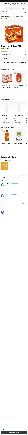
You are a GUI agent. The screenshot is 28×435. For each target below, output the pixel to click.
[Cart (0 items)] (24, 8)
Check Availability (14, 432)
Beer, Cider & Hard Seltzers (12, 16)
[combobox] (13, 8)
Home (2, 16)
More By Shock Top (7, 69)
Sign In (25, 12)
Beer (22, 16)
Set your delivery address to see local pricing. (14, 1)
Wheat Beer (4, 18)
